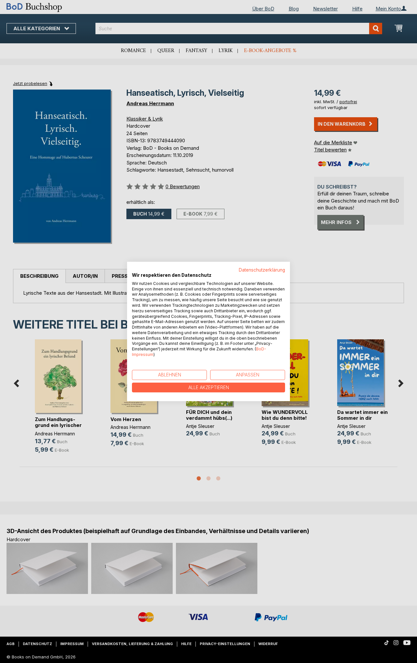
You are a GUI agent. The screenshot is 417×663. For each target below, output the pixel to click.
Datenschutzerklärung (262, 270)
